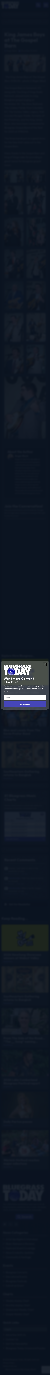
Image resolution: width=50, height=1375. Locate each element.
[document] (25, 687)
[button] (44, 664)
